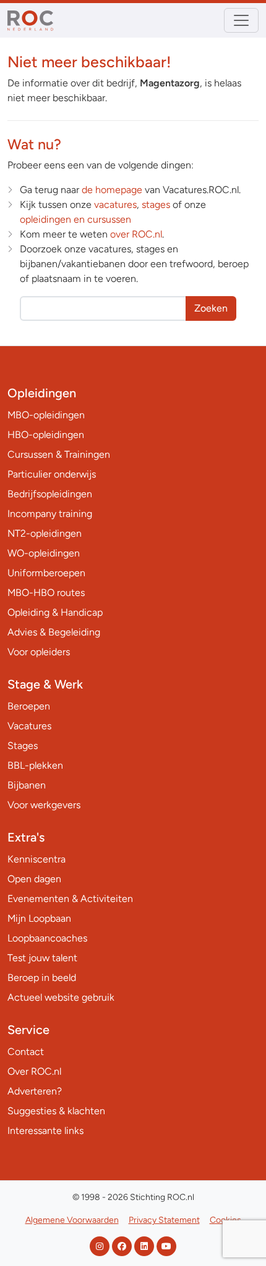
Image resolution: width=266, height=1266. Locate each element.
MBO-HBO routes (46, 592)
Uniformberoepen (46, 573)
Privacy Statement (164, 1220)
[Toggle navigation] (241, 20)
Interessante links (45, 1130)
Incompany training (49, 513)
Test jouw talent (42, 958)
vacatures (115, 204)
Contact (25, 1051)
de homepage (112, 190)
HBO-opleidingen (45, 435)
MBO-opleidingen (46, 415)
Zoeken (211, 308)
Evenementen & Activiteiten (70, 898)
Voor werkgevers (43, 805)
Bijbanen (26, 785)
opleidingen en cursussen (75, 219)
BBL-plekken (35, 765)
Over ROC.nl (34, 1071)
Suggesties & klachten (56, 1111)
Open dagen (34, 879)
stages (156, 204)
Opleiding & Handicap (55, 612)
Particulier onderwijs (51, 474)
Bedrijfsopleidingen (49, 494)
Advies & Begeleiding (53, 632)
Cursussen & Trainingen (58, 454)
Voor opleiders (38, 652)
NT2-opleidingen (44, 533)
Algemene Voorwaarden (72, 1220)
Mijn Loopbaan (39, 918)
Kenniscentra (36, 859)
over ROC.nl (136, 234)
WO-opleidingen (43, 553)
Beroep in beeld (41, 977)
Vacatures (29, 726)
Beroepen (28, 706)
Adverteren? (34, 1091)
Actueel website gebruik (60, 997)
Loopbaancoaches (47, 938)
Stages (22, 745)
